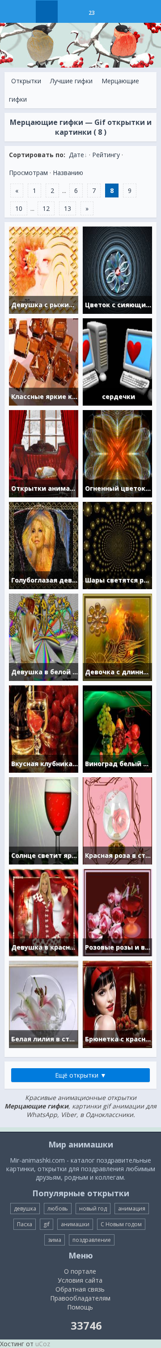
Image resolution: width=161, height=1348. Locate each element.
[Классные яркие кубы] (43, 361)
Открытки (26, 81)
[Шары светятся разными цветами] (117, 544)
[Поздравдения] (114, 11)
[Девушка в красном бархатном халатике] (43, 911)
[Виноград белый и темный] (117, 728)
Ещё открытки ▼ (80, 1075)
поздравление (91, 1240)
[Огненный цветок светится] (117, 453)
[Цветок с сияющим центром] (117, 269)
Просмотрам (28, 172)
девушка (25, 1208)
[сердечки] (117, 361)
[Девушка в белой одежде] (43, 636)
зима (54, 1240)
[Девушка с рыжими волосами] (43, 269)
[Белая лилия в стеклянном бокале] (43, 1003)
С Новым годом (121, 1224)
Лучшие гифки (71, 81)
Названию (68, 172)
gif (46, 1224)
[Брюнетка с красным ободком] (117, 1003)
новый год (93, 1208)
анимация (131, 1208)
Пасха (24, 1224)
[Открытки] (47, 11)
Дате (76, 154)
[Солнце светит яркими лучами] (43, 820)
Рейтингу (106, 154)
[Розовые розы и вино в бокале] (117, 911)
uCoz (42, 1343)
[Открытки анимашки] (43, 453)
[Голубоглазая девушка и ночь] (43, 544)
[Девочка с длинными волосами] (117, 636)
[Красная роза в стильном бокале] (117, 820)
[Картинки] (69, 11)
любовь (57, 1208)
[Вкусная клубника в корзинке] (43, 728)
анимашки (75, 1224)
